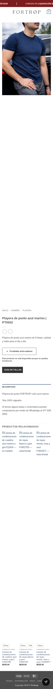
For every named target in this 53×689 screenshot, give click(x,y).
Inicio (5, 310)
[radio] (5, 645)
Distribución (21, 681)
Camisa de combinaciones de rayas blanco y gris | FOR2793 (26, 657)
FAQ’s (32, 681)
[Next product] (4, 331)
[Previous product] (10, 331)
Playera (26, 310)
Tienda (9, 681)
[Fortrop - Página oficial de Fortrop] (26, 12)
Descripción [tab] (8, 387)
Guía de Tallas (12, 370)
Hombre (15, 310)
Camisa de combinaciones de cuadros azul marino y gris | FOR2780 (9, 657)
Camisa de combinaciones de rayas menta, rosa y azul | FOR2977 (43, 657)
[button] (4, 11)
